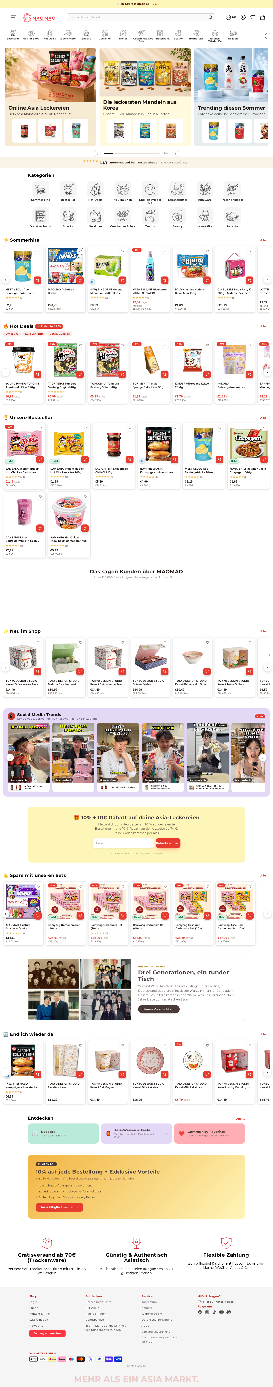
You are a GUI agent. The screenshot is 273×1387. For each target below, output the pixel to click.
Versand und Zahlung (155, 1331)
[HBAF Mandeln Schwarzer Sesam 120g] (119, 131)
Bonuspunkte (95, 1319)
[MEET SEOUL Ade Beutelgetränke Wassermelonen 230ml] (240, 131)
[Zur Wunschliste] (38, 251)
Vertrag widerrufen (47, 1333)
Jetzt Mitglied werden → (59, 1207)
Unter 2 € (12, 333)
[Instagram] (207, 1312)
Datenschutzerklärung (156, 1319)
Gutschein (92, 1307)
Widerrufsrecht (151, 1313)
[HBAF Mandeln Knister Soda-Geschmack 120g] (145, 131)
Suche (33, 1307)
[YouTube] (221, 1312)
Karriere (147, 1307)
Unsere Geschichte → (158, 1009)
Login (33, 1301)
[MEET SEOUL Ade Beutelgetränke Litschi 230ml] (76, 131)
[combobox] (141, 17)
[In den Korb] (37, 280)
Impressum (149, 1301)
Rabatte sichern (168, 843)
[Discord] (228, 1312)
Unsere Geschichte (99, 1301)
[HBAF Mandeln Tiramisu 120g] (171, 131)
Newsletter (37, 1325)
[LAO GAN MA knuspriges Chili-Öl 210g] (24, 131)
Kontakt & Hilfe (39, 1313)
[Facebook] (200, 1312)
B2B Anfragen (38, 1319)
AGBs (145, 1325)
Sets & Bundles (60, 333)
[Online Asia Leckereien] (50, 97)
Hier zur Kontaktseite (218, 1301)
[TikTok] (214, 1312)
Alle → (265, 240)
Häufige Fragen (96, 1313)
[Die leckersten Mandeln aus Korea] (145, 97)
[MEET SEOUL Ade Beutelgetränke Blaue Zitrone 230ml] (214, 131)
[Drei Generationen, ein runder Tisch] (79, 989)
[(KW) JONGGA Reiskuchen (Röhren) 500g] (50, 131)
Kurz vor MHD (34, 333)
